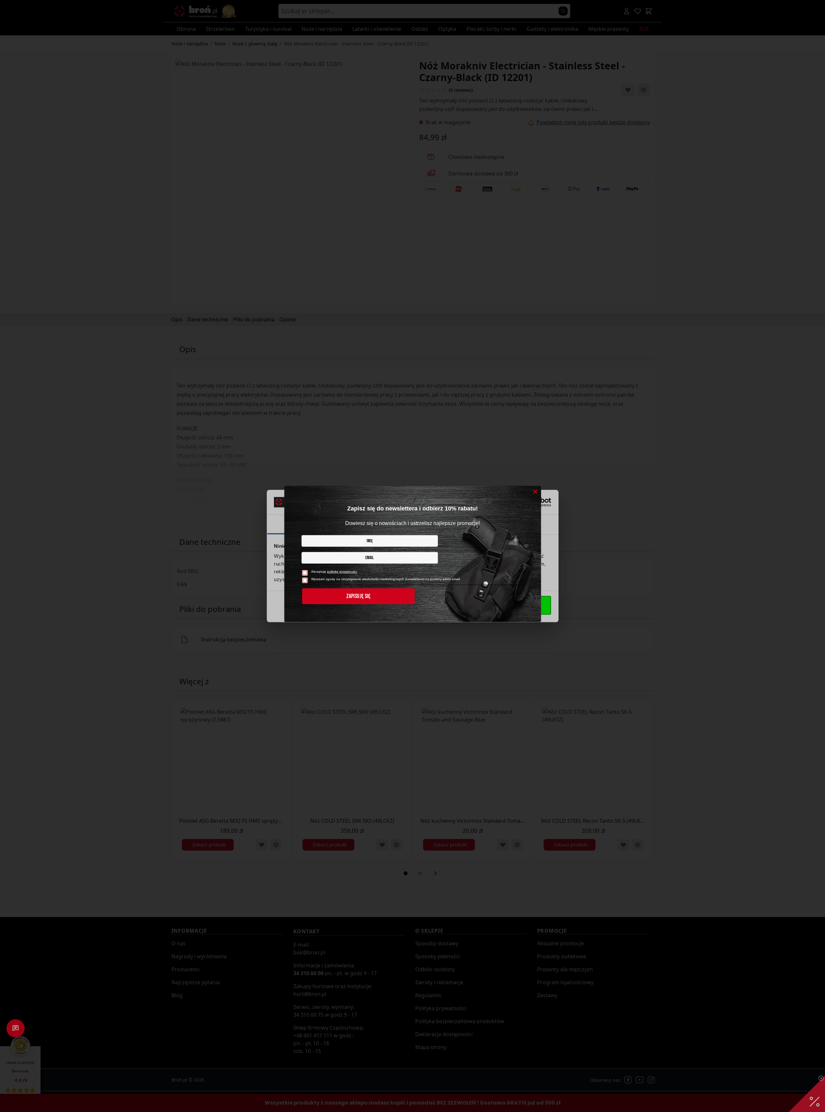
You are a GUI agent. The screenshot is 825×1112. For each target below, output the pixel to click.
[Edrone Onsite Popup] (412, 556)
